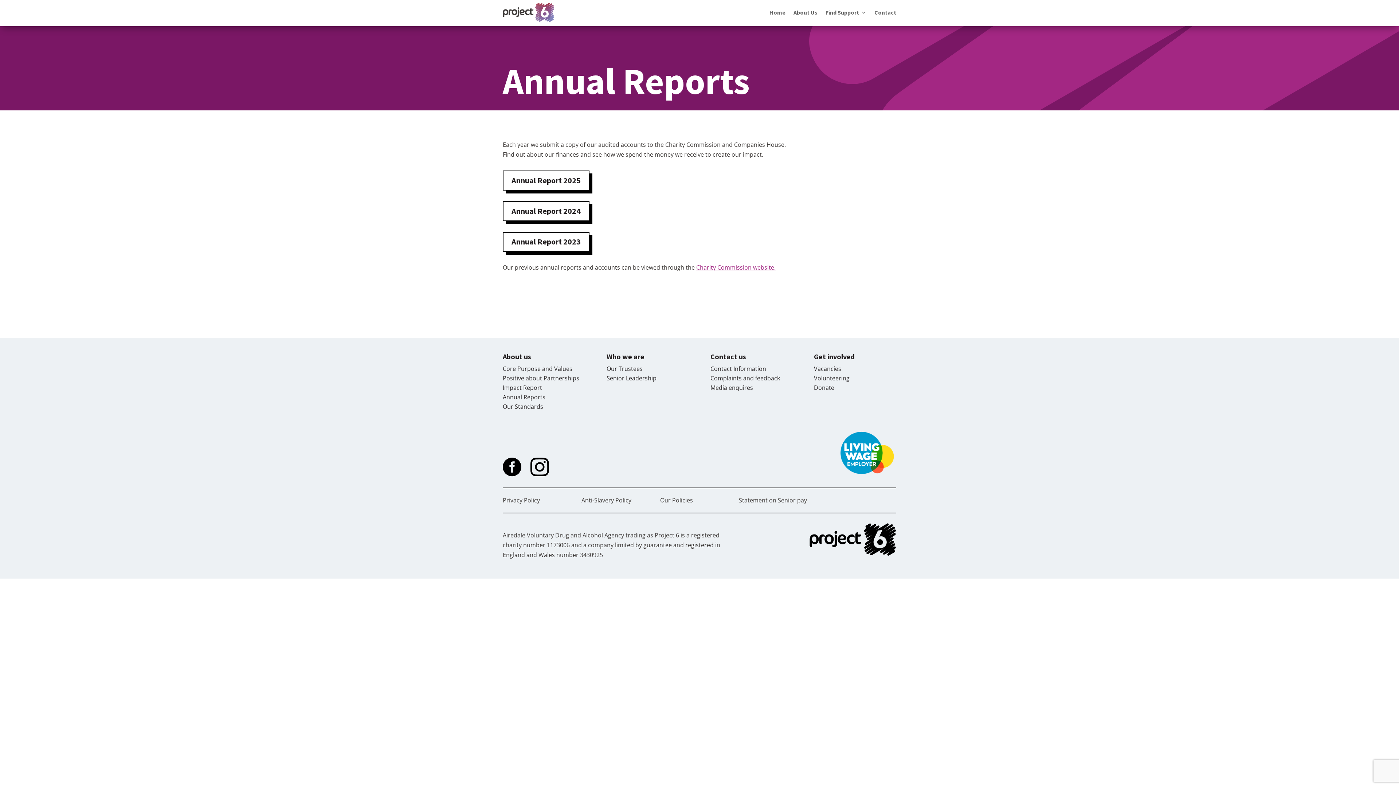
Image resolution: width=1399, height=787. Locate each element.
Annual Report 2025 (546, 180)
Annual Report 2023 (546, 241)
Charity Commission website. (736, 267)
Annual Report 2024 (546, 211)
